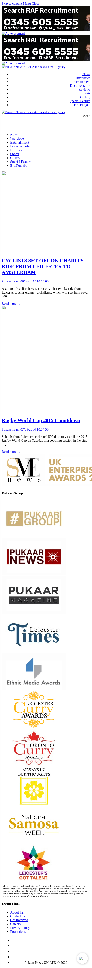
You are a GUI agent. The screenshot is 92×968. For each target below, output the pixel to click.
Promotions (18, 931)
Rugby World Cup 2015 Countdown (41, 420)
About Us (17, 912)
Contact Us (17, 916)
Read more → (11, 303)
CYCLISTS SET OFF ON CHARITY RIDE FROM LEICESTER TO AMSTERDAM (43, 266)
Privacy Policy (20, 928)
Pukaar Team (10, 281)
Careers (15, 924)
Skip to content (12, 3)
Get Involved (19, 920)
